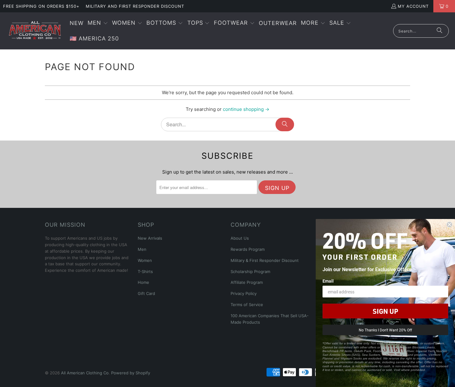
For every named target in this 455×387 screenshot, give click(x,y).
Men (142, 249)
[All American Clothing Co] (34, 31)
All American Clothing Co (85, 372)
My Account (413, 6)
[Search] (439, 31)
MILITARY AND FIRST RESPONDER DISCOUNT (135, 6)
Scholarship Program (250, 271)
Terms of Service (247, 304)
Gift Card (146, 293)
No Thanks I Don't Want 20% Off (385, 329)
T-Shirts (145, 271)
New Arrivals (150, 238)
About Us (240, 238)
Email (328, 281)
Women (145, 260)
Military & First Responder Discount (265, 260)
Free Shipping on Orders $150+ (41, 6)
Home (143, 282)
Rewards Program (248, 249)
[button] (98, 23)
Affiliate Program (247, 282)
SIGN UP (385, 311)
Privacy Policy (244, 293)
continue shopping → (246, 109)
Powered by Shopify (130, 372)
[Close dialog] (449, 224)
